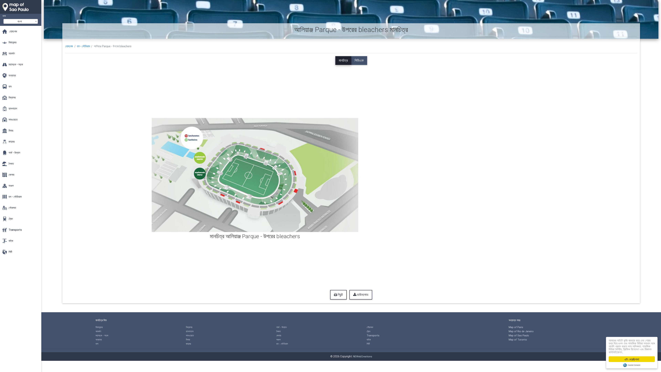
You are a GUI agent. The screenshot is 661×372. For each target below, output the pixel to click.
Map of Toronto (518, 339)
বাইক (369, 339)
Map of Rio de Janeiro (521, 331)
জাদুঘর (188, 343)
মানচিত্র (343, 60)
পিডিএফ (359, 60)
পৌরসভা (370, 327)
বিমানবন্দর (99, 327)
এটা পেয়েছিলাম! (631, 359)
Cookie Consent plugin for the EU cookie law (631, 365)
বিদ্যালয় (189, 327)
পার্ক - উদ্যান (281, 327)
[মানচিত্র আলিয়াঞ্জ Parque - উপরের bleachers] (255, 174)
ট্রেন (368, 331)
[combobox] (20, 21)
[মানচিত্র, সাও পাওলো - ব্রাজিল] (20, 12)
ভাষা (4, 16)
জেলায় (278, 335)
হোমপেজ (69, 46)
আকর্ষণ (98, 331)
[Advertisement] (351, 89)
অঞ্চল (278, 339)
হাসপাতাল (189, 331)
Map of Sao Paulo (519, 335)
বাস (97, 343)
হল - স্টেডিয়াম (83, 46)
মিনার (188, 339)
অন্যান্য (99, 339)
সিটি (368, 343)
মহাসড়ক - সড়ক (102, 335)
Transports (373, 335)
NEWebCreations (362, 356)
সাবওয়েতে (190, 335)
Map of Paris (516, 327)
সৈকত (278, 331)
